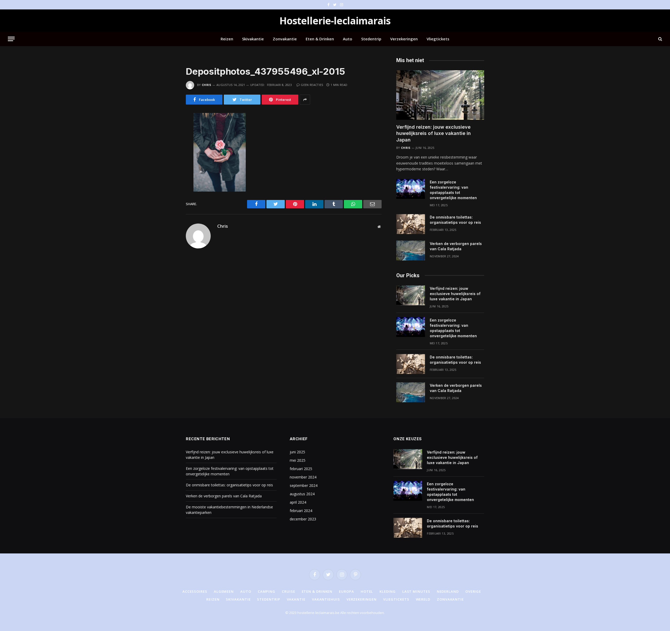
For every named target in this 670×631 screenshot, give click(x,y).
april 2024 (298, 502)
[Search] (659, 39)
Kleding (387, 591)
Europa (346, 591)
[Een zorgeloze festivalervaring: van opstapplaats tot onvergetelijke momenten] (410, 189)
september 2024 (303, 485)
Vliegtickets (438, 38)
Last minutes (416, 591)
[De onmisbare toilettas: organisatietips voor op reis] (410, 224)
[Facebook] (167, 129)
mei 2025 (297, 460)
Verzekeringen (404, 38)
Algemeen (224, 591)
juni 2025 (297, 451)
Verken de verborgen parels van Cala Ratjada (456, 246)
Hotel (367, 591)
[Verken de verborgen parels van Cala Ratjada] (410, 250)
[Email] (167, 184)
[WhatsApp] (167, 162)
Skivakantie (253, 38)
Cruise (288, 591)
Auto (347, 38)
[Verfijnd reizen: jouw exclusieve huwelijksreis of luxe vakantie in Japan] (440, 95)
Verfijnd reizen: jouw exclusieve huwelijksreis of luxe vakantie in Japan (433, 133)
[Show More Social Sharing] (305, 100)
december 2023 (303, 518)
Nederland (448, 591)
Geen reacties (312, 85)
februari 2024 (301, 510)
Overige (473, 591)
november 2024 (303, 477)
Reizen (227, 38)
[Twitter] (167, 140)
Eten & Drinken (320, 38)
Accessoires (194, 591)
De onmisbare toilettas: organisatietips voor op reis (455, 220)
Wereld (423, 599)
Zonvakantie (285, 38)
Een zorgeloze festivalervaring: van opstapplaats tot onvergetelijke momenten (453, 190)
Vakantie (296, 599)
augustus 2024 (302, 493)
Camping (266, 591)
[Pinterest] (167, 173)
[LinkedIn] (167, 151)
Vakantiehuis (326, 599)
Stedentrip (371, 38)
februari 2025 (301, 468)
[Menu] (11, 39)
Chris (206, 85)
